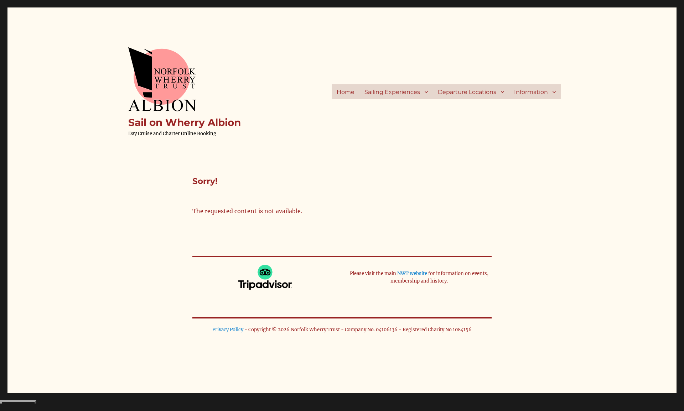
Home (345, 92)
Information (531, 92)
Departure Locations (467, 92)
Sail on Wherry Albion (184, 122)
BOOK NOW (18, 405)
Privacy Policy (227, 330)
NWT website (412, 273)
